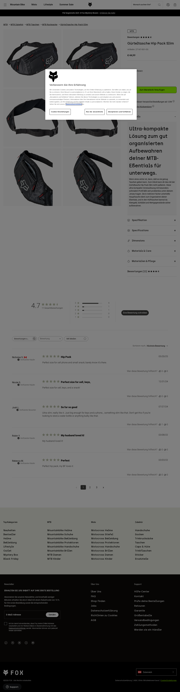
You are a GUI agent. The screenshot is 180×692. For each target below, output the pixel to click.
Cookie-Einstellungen (60, 112)
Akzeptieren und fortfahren (119, 112)
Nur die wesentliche (94, 112)
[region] (91, 94)
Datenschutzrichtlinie (74, 104)
